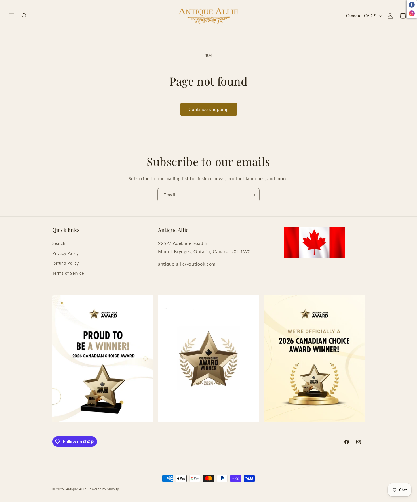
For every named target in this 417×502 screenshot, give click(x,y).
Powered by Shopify (103, 489)
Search (59, 243)
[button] (12, 16)
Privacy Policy (65, 253)
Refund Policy (65, 263)
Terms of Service (68, 273)
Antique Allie (76, 489)
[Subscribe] (253, 194)
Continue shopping (209, 109)
